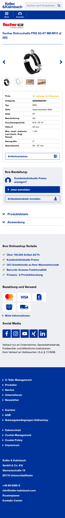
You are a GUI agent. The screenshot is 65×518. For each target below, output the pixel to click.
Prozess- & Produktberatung (25, 274)
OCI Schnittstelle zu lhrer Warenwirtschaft (33, 264)
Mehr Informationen (17, 315)
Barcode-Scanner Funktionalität (26, 269)
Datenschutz (13, 429)
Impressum (12, 445)
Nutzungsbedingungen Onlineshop (26, 419)
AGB (8, 414)
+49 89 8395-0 (11, 485)
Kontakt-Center (12, 500)
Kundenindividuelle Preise (23, 259)
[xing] (34, 333)
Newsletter (12, 399)
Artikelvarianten (18, 156)
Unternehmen (13, 394)
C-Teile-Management (18, 379)
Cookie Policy (13, 440)
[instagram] (16, 333)
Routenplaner (11, 495)
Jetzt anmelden (20, 189)
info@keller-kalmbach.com (19, 490)
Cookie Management (18, 435)
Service (9, 389)
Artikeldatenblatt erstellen (24, 198)
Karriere (10, 409)
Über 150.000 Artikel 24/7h (23, 254)
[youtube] (25, 333)
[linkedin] (42, 333)
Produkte (11, 384)
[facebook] (7, 333)
